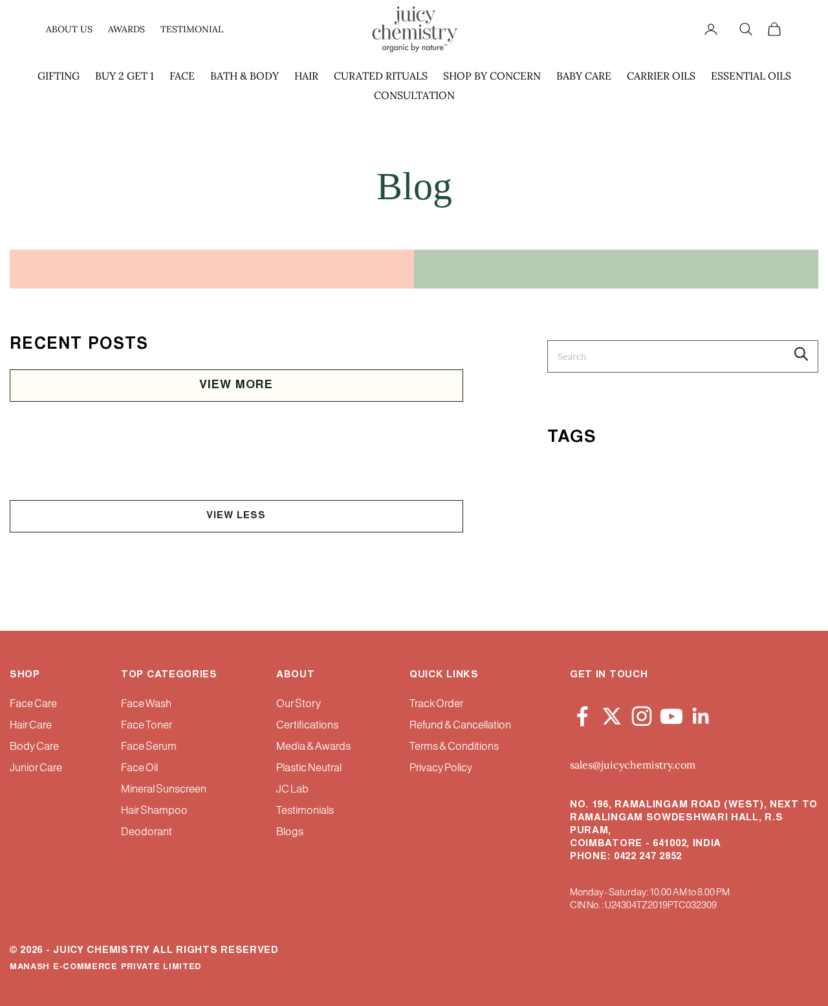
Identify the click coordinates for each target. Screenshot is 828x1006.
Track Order (436, 704)
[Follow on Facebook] (582, 713)
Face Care (33, 704)
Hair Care (31, 725)
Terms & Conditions (454, 747)
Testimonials (305, 811)
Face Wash (146, 704)
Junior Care (36, 768)
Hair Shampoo (154, 811)
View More (236, 385)
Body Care (34, 747)
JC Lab (292, 789)
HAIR (306, 75)
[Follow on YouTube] (671, 713)
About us (69, 29)
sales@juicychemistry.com (632, 764)
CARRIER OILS (661, 75)
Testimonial (191, 29)
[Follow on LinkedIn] (701, 713)
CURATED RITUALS (381, 75)
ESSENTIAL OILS (751, 75)
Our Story (298, 704)
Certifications (307, 725)
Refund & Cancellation (460, 725)
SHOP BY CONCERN (492, 75)
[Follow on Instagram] (641, 713)
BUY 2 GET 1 (124, 75)
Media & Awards (313, 747)
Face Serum (149, 747)
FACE (182, 75)
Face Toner (146, 725)
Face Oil (139, 768)
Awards (126, 29)
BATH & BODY (244, 75)
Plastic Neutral (309, 768)
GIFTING (59, 75)
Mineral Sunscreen (163, 789)
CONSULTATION (414, 95)
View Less (236, 516)
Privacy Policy (440, 768)
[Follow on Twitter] (612, 713)
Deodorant (146, 832)
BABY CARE (583, 75)
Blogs (289, 832)
